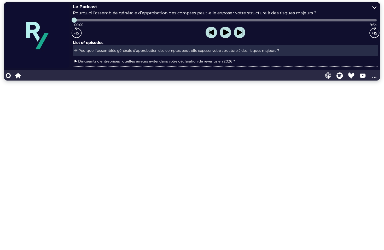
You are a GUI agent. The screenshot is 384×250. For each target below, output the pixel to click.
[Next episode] (239, 32)
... (374, 75)
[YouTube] (363, 75)
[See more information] (374, 8)
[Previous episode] (211, 32)
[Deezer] (351, 75)
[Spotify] (340, 75)
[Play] (225, 32)
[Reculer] (76, 32)
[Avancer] (374, 32)
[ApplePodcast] (328, 75)
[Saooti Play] (18, 75)
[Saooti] (8, 75)
